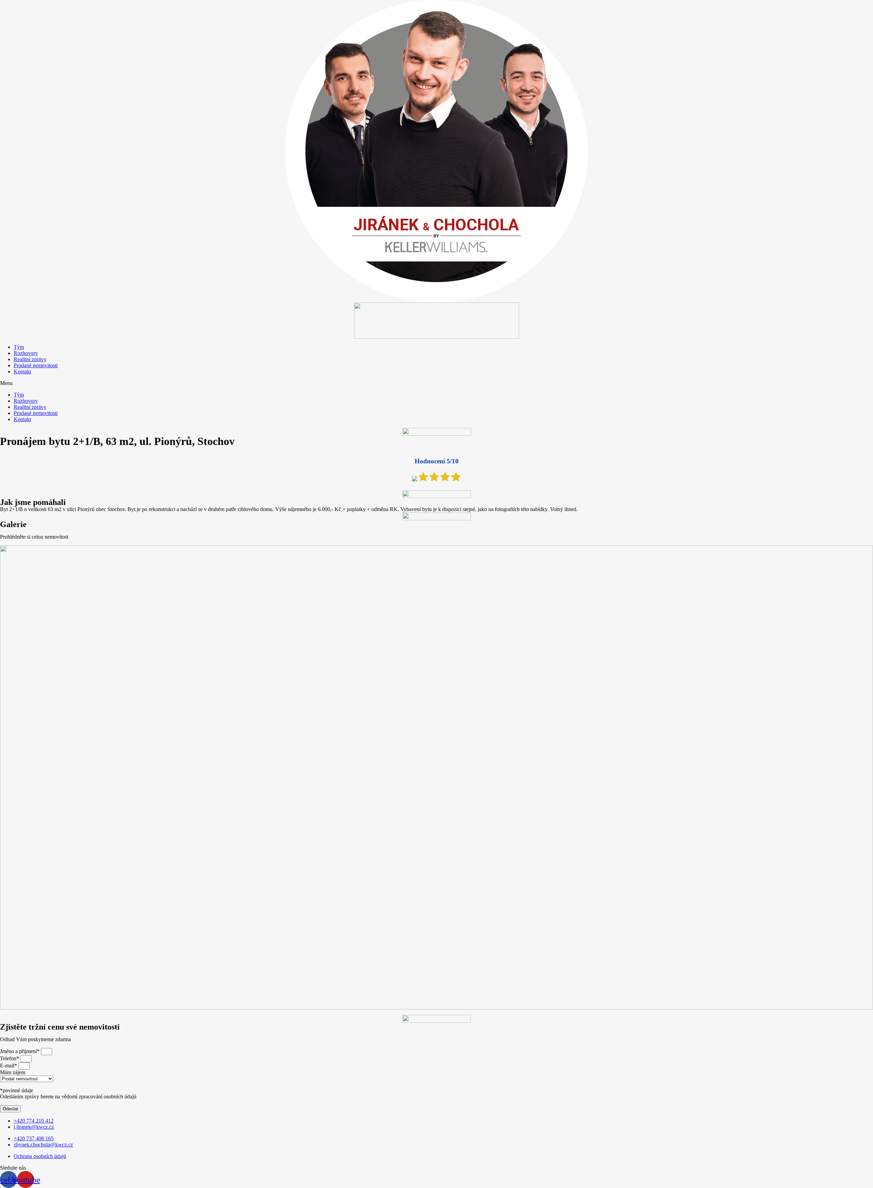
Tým (19, 347)
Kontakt (22, 371)
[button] (436, 383)
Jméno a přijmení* (20, 1051)
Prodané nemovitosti (36, 365)
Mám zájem (12, 1072)
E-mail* (9, 1065)
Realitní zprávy (30, 359)
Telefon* (10, 1058)
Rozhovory (26, 353)
